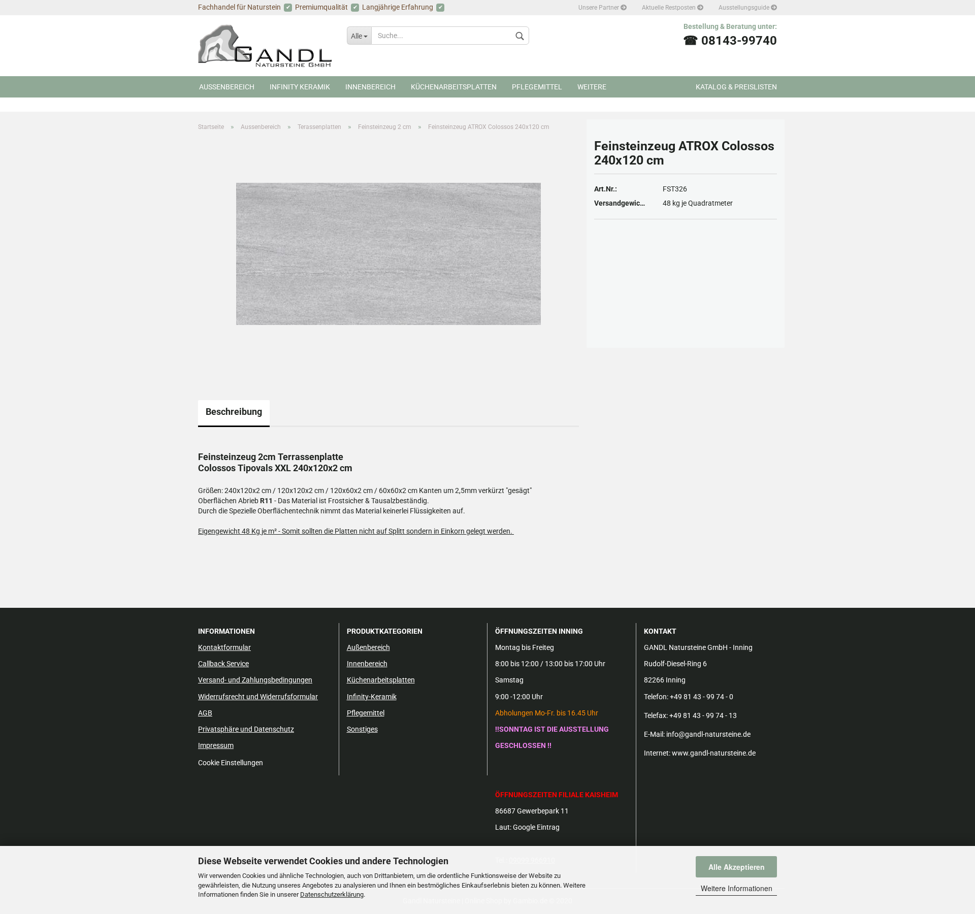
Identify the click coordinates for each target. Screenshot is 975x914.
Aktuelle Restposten (669, 7)
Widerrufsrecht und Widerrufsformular (258, 697)
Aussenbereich (226, 87)
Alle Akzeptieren (736, 867)
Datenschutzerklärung (332, 894)
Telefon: (656, 697)
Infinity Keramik (300, 87)
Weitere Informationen (736, 888)
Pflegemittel (537, 87)
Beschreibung (234, 411)
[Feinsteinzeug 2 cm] (388, 253)
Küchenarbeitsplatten (454, 87)
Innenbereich (370, 87)
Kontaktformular (224, 647)
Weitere (591, 87)
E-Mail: (654, 734)
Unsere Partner (599, 7)
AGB (205, 713)
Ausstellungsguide (745, 7)
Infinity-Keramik (372, 697)
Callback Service (223, 664)
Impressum (216, 745)
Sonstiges (362, 729)
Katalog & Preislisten (736, 87)
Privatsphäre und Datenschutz (246, 729)
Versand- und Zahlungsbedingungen (255, 680)
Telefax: (656, 715)
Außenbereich (368, 647)
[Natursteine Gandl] (265, 45)
